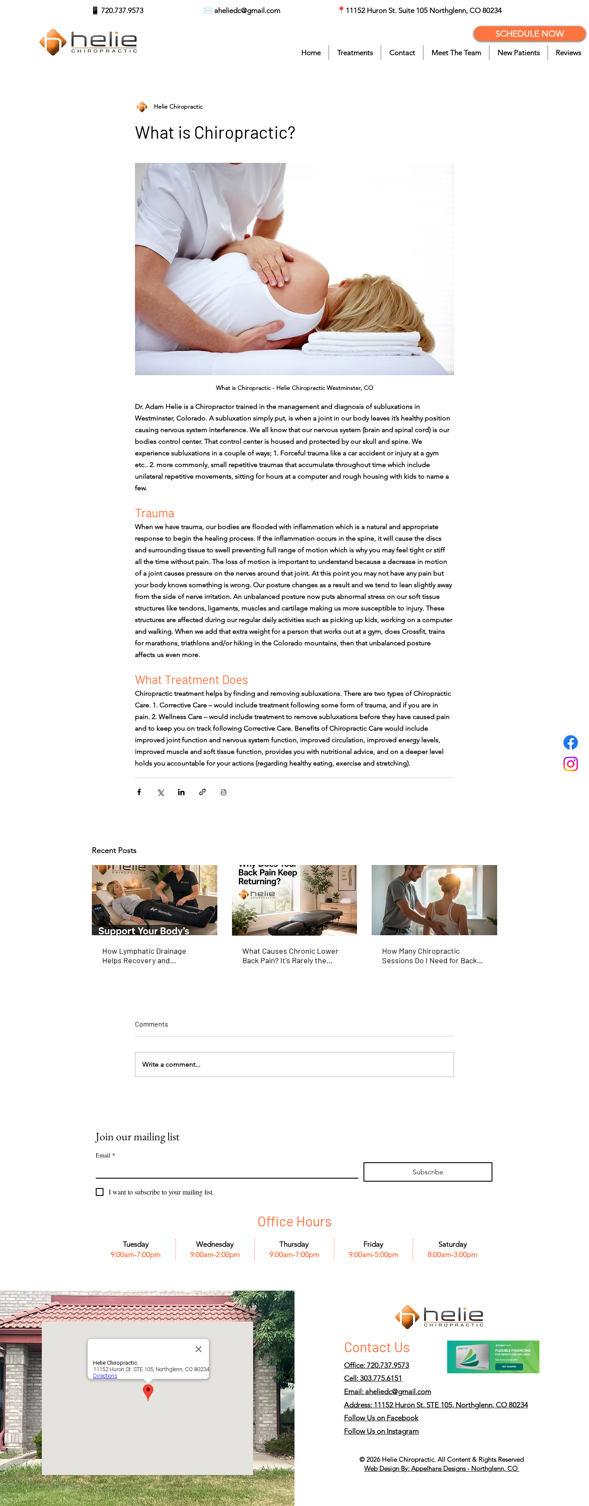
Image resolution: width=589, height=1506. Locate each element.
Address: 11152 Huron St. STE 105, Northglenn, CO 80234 (436, 1404)
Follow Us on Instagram (381, 1431)
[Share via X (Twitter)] (160, 792)
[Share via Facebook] (139, 792)
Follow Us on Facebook (381, 1417)
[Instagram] (570, 764)
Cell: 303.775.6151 (373, 1378)
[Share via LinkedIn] (181, 792)
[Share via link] (202, 792)
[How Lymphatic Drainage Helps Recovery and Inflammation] (154, 900)
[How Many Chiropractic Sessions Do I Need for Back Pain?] (434, 900)
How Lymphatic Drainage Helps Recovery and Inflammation (144, 955)
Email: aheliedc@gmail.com (387, 1391)
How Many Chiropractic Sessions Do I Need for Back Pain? (429, 955)
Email (105, 1155)
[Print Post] (223, 792)
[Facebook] (570, 742)
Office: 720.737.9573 (376, 1365)
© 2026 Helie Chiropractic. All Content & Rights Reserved (442, 1459)
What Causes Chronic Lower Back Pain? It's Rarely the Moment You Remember (290, 955)
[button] (355, 52)
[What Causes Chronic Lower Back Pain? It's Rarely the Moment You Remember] (294, 900)
